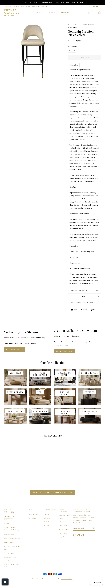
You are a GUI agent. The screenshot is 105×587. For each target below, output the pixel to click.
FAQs (84, 296)
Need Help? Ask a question (84, 302)
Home (70, 25)
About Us (44, 6)
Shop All (40, 13)
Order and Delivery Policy (84, 291)
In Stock (52, 13)
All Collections (33, 514)
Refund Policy (63, 522)
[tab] (74, 65)
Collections (76, 25)
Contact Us (35, 6)
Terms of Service (64, 529)
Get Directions (14, 349)
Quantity (72, 46)
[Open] (5, 581)
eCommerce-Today (66, 579)
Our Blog (47, 525)
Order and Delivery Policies (21, 6)
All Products (33, 518)
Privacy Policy (63, 525)
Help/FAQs (7, 6)
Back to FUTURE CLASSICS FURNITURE (54, 492)
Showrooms (64, 13)
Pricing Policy (63, 533)
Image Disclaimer (64, 537)
